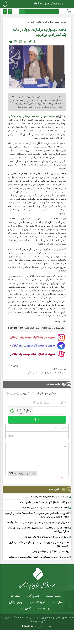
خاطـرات (15, 596)
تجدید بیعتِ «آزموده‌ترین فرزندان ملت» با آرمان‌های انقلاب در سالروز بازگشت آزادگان (39, 544)
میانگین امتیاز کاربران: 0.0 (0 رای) (39, 393)
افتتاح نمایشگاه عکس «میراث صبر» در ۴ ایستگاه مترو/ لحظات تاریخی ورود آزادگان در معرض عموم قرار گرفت (37, 515)
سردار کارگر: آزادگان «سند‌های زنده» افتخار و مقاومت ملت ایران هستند (39, 557)
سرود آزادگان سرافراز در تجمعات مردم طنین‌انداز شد (47, 537)
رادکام (36, 626)
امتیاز (63, 402)
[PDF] (20, 41)
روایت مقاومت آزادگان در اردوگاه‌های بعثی (50, 551)
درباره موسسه (45, 608)
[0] (7, 393)
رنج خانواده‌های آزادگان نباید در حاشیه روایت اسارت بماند (44, 502)
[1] (34, 402)
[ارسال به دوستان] (15, 41)
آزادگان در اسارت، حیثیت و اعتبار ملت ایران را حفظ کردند (45, 508)
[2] (37, 402)
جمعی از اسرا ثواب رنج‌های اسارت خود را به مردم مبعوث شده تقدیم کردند (38, 522)
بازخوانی (12, 410)
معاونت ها (57, 602)
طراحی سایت (46, 626)
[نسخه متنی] (10, 41)
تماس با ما (25, 608)
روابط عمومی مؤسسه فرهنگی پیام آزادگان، (31, 116)
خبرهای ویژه (45, 373)
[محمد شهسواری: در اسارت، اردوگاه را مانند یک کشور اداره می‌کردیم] (37, 66)
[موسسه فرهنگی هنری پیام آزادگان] (5, 4)
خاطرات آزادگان (30, 373)
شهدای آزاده (33, 596)
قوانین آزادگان (16, 602)
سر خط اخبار (59, 373)
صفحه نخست (53, 596)
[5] (48, 402)
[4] (44, 402)
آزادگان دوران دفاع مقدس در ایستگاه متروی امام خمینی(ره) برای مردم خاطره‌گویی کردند (38, 529)
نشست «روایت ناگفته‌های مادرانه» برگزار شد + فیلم (47, 497)
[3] (41, 402)
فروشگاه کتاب (37, 602)
